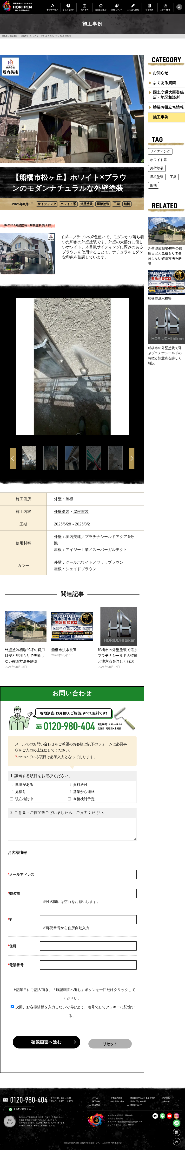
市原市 (29, 1126)
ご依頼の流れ (116, 1098)
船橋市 (46, 1123)
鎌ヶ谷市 (61, 1123)
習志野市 (39, 1123)
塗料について (136, 1105)
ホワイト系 (68, 204)
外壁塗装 (86, 204)
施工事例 (160, 117)
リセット (110, 1044)
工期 (116, 204)
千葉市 (31, 1123)
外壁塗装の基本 (117, 1101)
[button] (131, 459)
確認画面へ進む (46, 1042)
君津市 (36, 1126)
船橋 (127, 204)
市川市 (53, 1123)
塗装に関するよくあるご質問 (142, 1098)
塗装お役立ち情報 (168, 107)
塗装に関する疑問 (138, 1101)
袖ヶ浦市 (44, 1126)
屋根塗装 (103, 204)
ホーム (95, 1098)
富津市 (51, 1126)
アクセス (166, 1098)
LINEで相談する (22, 1109)
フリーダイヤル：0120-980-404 (121, 1125)
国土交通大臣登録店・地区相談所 (168, 94)
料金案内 (96, 1105)
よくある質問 (164, 83)
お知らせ (160, 73)
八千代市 (22, 1126)
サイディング (47, 204)
